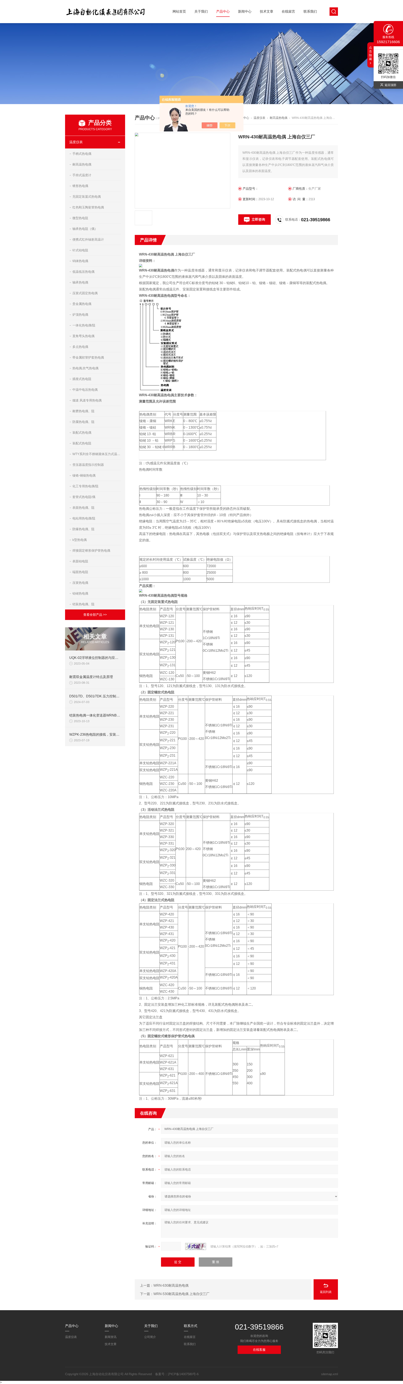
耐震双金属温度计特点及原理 (91, 677)
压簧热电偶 (80, 582)
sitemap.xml (329, 1374)
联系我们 (310, 11)
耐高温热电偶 (81, 164)
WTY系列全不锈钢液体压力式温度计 (96, 454)
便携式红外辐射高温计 (88, 239)
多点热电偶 (80, 346)
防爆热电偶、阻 (83, 529)
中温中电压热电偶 (85, 389)
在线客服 (259, 1349)
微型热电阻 (80, 218)
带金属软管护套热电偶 (88, 357)
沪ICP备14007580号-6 (183, 1374)
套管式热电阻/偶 (83, 497)
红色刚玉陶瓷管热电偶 (88, 207)
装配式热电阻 (81, 443)
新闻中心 (244, 11)
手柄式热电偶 (81, 153)
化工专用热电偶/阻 (85, 486)
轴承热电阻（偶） (85, 228)
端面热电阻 (80, 572)
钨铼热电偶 (80, 261)
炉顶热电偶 (80, 314)
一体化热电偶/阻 (83, 325)
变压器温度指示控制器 (88, 464)
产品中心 (223, 11)
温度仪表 (76, 142)
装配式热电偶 (81, 432)
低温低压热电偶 (83, 271)
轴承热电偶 (80, 282)
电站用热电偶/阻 (83, 518)
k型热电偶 (79, 540)
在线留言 (288, 11)
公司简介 (150, 1337)
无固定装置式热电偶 (86, 196)
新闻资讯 (110, 1337)
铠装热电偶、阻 (83, 604)
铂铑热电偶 (80, 593)
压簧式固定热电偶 (85, 293)
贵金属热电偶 (81, 304)
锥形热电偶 (80, 186)
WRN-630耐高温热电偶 (170, 1285)
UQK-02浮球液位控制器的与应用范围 (97, 658)
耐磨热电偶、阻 (83, 411)
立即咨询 (258, 219)
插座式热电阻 (81, 379)
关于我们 (201, 11)
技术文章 (266, 11)
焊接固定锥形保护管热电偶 (91, 550)
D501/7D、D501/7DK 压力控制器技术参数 (101, 696)
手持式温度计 (81, 175)
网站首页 (179, 11)
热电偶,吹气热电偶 (85, 368)
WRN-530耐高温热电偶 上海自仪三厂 (181, 1294)
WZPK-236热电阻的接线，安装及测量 (97, 734)
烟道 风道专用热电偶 (87, 400)
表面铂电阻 (80, 561)
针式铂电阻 (80, 250)
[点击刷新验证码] (195, 1246)
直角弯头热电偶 (83, 336)
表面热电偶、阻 (83, 507)
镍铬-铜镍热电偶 (84, 475)
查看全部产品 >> (95, 614)
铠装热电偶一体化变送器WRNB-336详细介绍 (103, 715)
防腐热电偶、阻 (83, 422)
